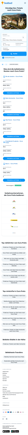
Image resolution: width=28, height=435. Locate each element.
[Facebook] (7, 419)
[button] (23, 37)
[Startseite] (3, 64)
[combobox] (14, 35)
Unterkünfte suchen (10, 57)
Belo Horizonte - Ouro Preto (14, 98)
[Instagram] (3, 419)
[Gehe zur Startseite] (6, 2)
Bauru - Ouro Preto (12, 163)
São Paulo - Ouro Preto (13, 120)
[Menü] (25, 3)
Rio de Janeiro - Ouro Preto (14, 76)
